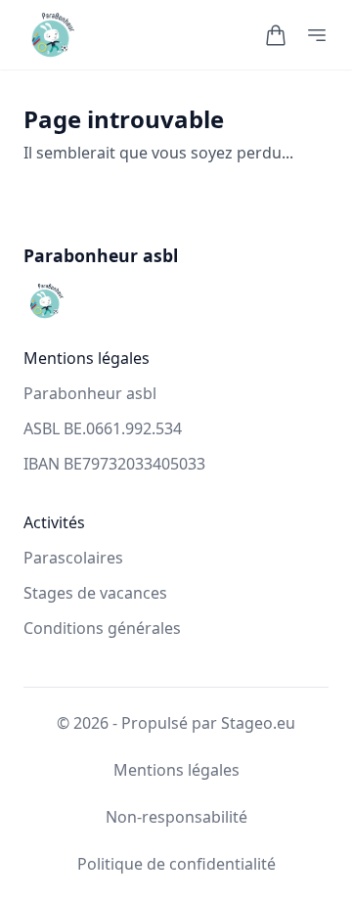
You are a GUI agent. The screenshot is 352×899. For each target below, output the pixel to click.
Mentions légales (176, 770)
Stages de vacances (95, 593)
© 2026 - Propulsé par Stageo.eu (176, 723)
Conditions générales (102, 628)
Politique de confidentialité (176, 864)
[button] (275, 35)
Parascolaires (73, 557)
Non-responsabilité (176, 817)
